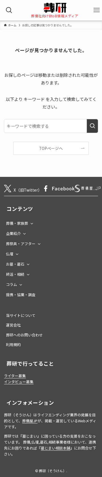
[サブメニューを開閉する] (31, 222)
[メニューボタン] (96, 10)
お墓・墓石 (15, 264)
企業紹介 (13, 233)
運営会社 (13, 325)
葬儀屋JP (29, 420)
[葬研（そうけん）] (55, 8)
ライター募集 (15, 375)
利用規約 (13, 344)
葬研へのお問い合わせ (24, 335)
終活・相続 (15, 274)
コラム (11, 284)
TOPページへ (51, 148)
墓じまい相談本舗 (55, 448)
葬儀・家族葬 (17, 223)
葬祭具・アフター (20, 243)
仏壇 (9, 253)
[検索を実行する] (92, 126)
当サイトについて (20, 315)
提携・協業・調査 (20, 294)
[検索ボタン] (9, 10)
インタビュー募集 (18, 381)
